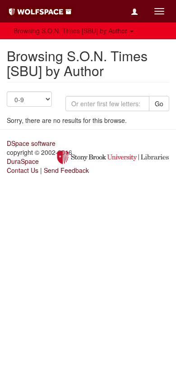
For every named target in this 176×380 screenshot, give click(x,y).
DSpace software (31, 143)
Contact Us (22, 170)
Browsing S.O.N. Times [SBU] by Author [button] (71, 30)
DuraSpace (23, 161)
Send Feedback (66, 170)
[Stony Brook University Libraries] (112, 156)
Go (159, 103)
